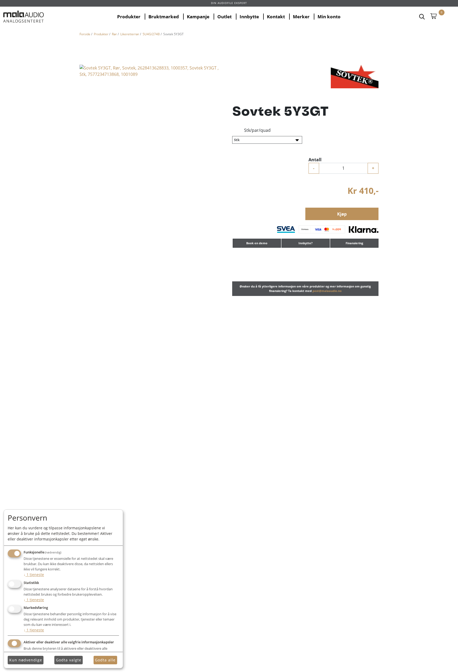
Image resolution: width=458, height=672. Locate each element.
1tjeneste (34, 574)
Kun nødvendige (25, 659)
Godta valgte (68, 659)
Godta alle (105, 659)
